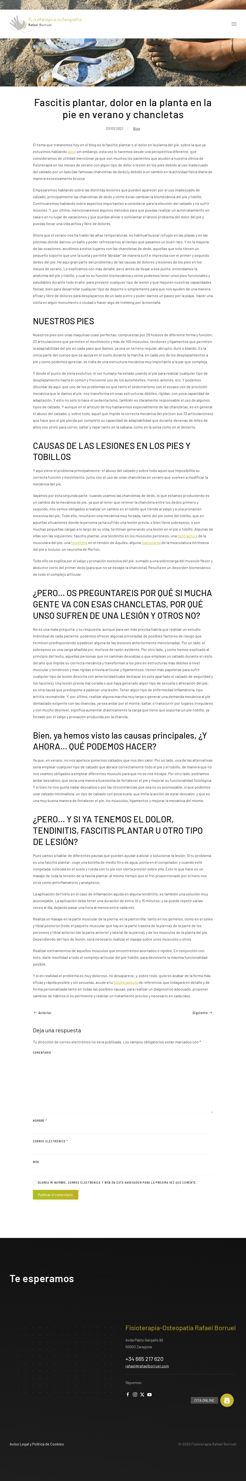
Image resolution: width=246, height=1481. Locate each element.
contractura (187, 535)
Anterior (44, 1012)
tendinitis (79, 542)
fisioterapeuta (126, 982)
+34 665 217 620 (144, 1358)
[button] (234, 24)
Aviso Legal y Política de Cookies (37, 1444)
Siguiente (200, 1012)
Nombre (40, 1120)
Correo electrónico (50, 1141)
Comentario (42, 1052)
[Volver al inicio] (46, 24)
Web (36, 1161)
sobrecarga (151, 542)
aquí (71, 151)
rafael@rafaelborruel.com (147, 1366)
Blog (136, 128)
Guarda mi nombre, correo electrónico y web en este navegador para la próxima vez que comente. (117, 1182)
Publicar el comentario (55, 1194)
